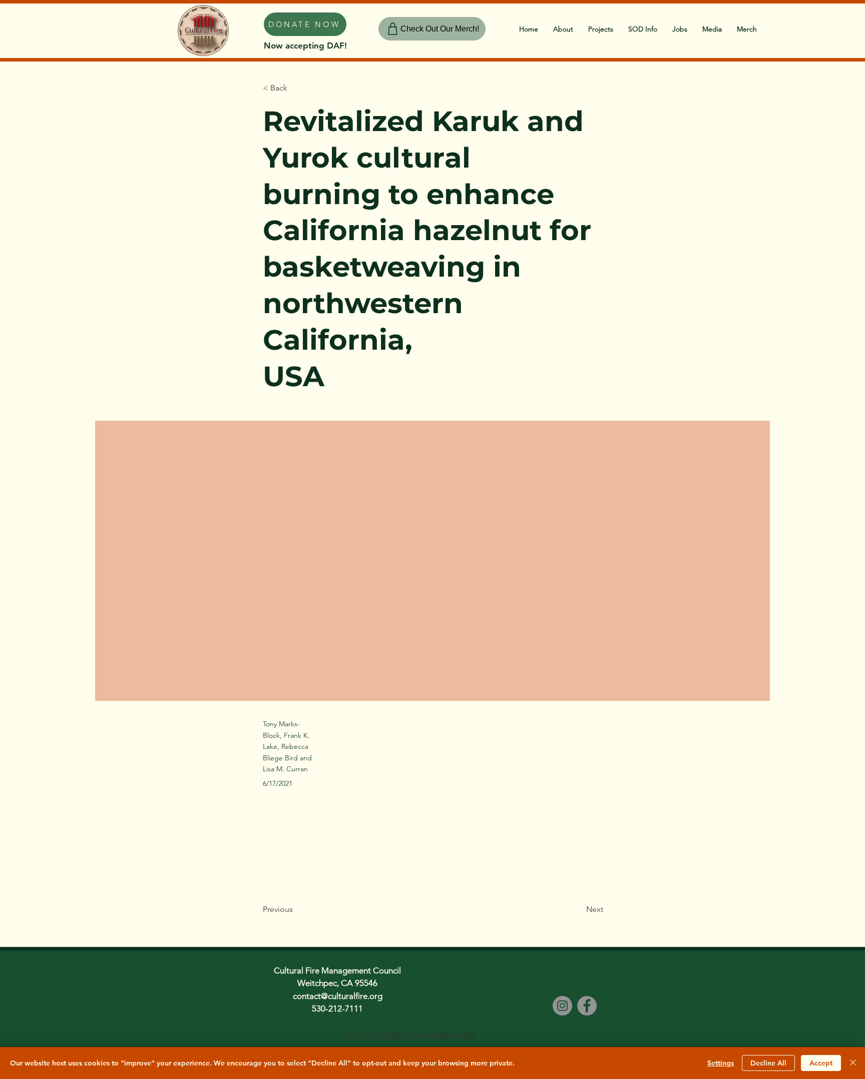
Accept (820, 1062)
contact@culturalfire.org (337, 996)
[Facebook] (587, 1005)
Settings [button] (720, 1062)
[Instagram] (562, 1005)
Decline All (768, 1062)
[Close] (853, 1063)
